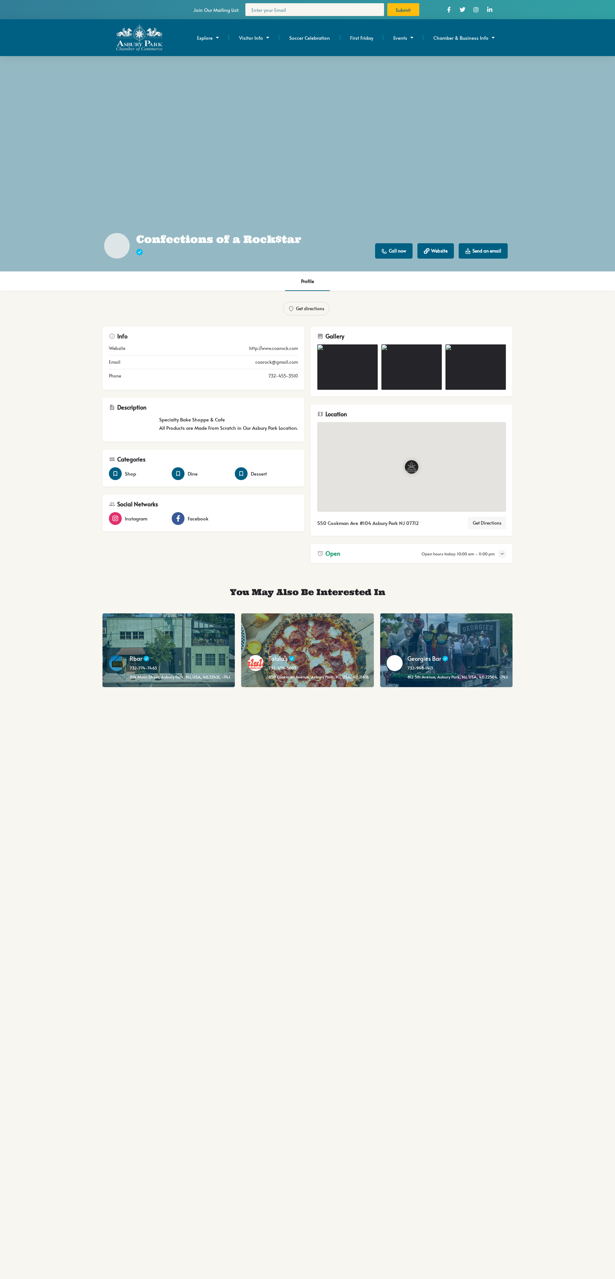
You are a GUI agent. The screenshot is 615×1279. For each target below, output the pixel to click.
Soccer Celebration (309, 37)
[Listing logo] (117, 246)
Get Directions (487, 523)
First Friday (361, 37)
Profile (307, 281)
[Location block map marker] (411, 467)
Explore (205, 37)
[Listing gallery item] (347, 367)
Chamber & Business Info (460, 37)
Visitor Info (251, 37)
